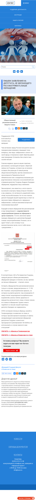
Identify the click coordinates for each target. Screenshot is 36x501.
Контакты (18, 455)
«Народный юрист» (18, 466)
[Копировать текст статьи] (9, 129)
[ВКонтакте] (16, 128)
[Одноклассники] (19, 128)
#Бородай (4, 367)
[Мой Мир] (21, 128)
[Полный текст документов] (13, 129)
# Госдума (11, 367)
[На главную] (10, 3)
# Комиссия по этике (8, 369)
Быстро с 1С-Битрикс (25, 498)
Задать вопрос (11, 350)
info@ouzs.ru (18, 470)
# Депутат (17, 367)
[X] (24, 128)
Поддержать (26, 139)
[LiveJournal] (26, 128)
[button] (26, 3)
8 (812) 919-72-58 (18, 461)
